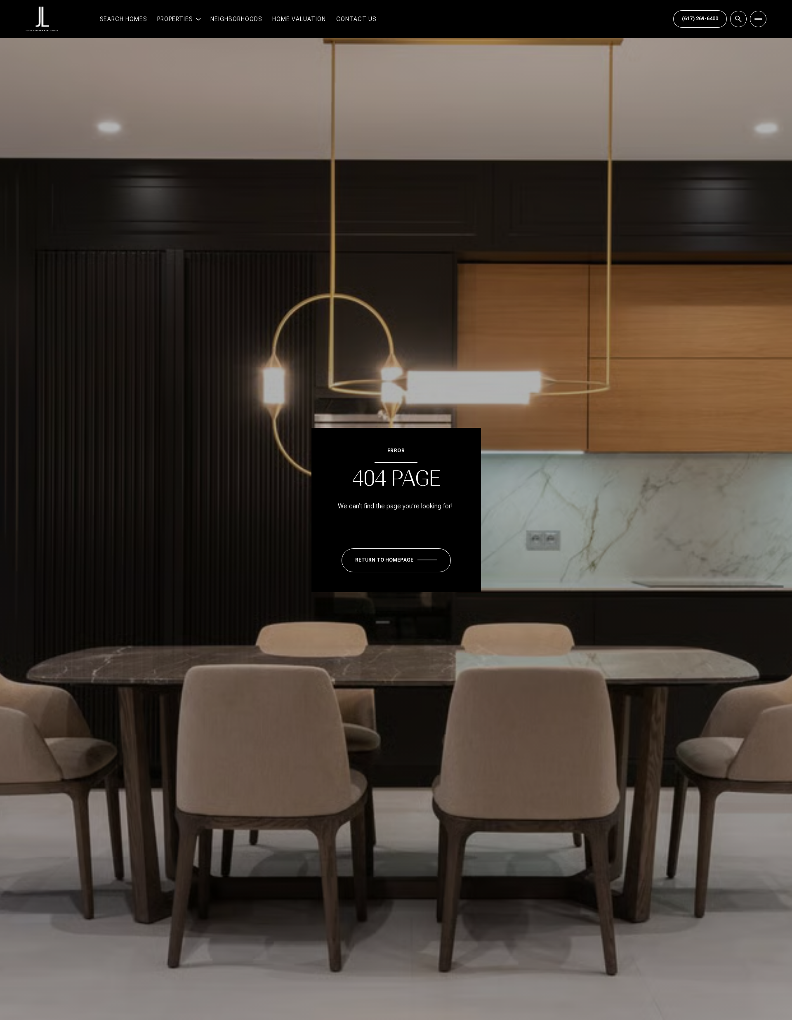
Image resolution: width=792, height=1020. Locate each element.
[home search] (738, 19)
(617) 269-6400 (700, 18)
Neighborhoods (236, 19)
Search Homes (123, 19)
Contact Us (356, 19)
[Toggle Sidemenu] (758, 19)
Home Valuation (299, 19)
